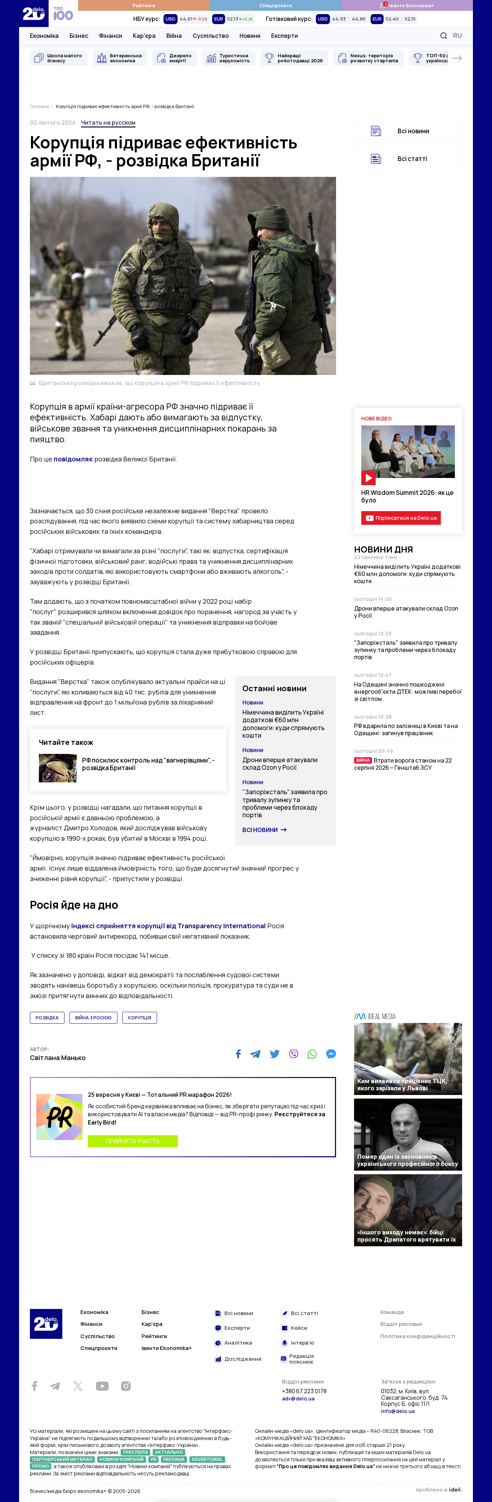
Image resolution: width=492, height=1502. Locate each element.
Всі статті (412, 159)
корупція (139, 1018)
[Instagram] (125, 1386)
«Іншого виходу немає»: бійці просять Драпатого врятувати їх (406, 1236)
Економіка (44, 36)
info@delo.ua (398, 1411)
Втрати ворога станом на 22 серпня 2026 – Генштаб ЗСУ (403, 764)
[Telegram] (255, 1053)
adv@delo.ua (298, 1398)
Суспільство (211, 36)
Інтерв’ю (302, 1343)
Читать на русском (108, 122)
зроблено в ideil (438, 1490)
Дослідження (242, 1359)
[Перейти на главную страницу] (34, 13)
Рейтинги (144, 5)
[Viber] (293, 1054)
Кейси (299, 1328)
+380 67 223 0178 (304, 1391)
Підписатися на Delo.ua (406, 517)
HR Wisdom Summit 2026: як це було (407, 496)
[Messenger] (331, 1054)
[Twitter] (274, 1053)
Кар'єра (144, 36)
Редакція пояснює (301, 1359)
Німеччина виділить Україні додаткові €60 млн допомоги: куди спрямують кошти (283, 723)
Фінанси (110, 36)
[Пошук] (443, 35)
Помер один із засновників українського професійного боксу (407, 1160)
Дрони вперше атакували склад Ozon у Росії (280, 764)
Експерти (284, 36)
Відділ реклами (401, 1324)
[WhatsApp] (312, 1054)
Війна (174, 36)
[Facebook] (238, 1054)
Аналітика (238, 1343)
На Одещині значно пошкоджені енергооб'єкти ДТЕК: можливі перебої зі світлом (407, 691)
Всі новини (260, 830)
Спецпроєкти (275, 5)
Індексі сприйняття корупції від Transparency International (169, 925)
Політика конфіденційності (417, 1336)
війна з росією (93, 1018)
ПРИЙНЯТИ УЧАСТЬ (133, 1141)
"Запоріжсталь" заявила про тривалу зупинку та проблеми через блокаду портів (284, 803)
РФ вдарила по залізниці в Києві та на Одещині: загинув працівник (406, 729)
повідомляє (74, 459)
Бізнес (79, 36)
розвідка (47, 1018)
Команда (392, 1312)
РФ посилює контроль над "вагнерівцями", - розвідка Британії (148, 764)
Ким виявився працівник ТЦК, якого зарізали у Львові (402, 1084)
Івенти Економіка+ (407, 5)
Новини (250, 36)
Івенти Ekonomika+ (167, 1348)
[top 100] (63, 13)
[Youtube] (102, 1386)
